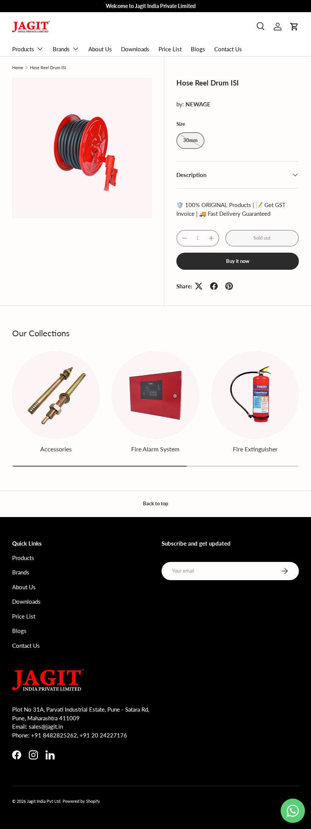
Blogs (198, 49)
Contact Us (228, 49)
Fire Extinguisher (255, 448)
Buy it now (237, 261)
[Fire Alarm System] (155, 394)
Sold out (262, 238)
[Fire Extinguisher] (255, 394)
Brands (20, 572)
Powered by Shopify (81, 801)
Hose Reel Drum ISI (48, 67)
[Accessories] (56, 394)
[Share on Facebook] (213, 286)
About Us (100, 49)
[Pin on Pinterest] (229, 286)
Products (23, 557)
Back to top (155, 503)
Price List (170, 49)
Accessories (56, 448)
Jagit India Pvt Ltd (43, 801)
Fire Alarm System (155, 448)
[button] (294, 26)
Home (17, 67)
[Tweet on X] (198, 286)
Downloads (135, 49)
